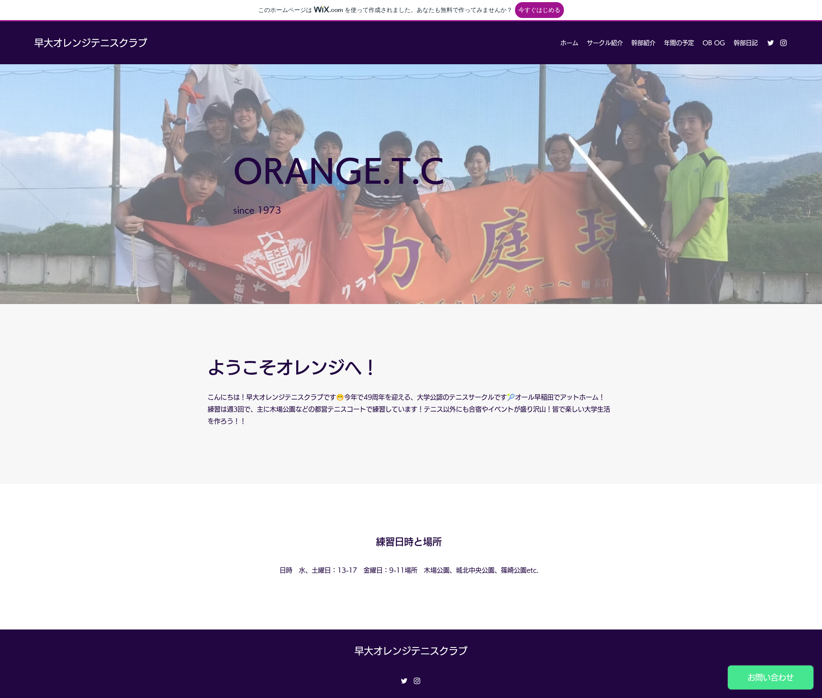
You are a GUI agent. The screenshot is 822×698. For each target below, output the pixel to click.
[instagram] (783, 43)
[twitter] (770, 43)
